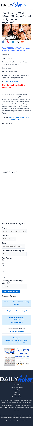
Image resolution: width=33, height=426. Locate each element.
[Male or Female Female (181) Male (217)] (9, 239)
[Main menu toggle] (31, 5)
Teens (5, 277)
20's (4, 260)
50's (4, 269)
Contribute (16, 394)
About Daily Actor (16, 388)
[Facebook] (3, 41)
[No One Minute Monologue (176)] (14, 254)
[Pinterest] (8, 41)
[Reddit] (22, 41)
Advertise (16, 390)
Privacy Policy (16, 397)
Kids (4, 274)
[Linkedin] (12, 41)
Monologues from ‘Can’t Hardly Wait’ (19, 118)
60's (4, 271)
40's (4, 266)
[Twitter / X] (17, 41)
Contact (16, 392)
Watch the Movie (12, 81)
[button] (25, 5)
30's (4, 263)
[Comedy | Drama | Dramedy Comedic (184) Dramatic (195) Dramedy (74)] (13, 246)
